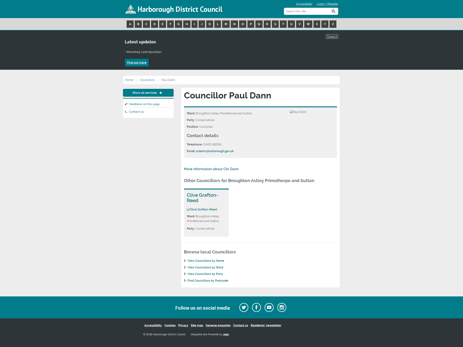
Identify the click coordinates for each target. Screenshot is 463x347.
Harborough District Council (180, 9)
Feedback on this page (144, 104)
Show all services (145, 92)
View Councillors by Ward (205, 267)
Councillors (147, 80)
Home (129, 80)
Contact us (136, 111)
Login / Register (327, 4)
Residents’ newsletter (266, 325)
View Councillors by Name (206, 260)
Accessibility (304, 4)
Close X (332, 36)
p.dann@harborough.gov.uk (215, 151)
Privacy (183, 325)
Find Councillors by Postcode (208, 280)
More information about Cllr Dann (211, 169)
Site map (197, 325)
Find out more (136, 62)
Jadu (226, 334)
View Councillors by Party (205, 274)
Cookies (170, 325)
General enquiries (218, 325)
